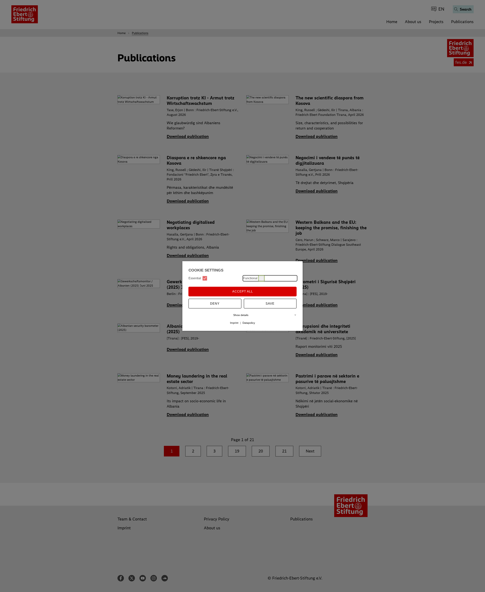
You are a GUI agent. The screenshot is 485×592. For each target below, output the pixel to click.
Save (270, 303)
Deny (215, 303)
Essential (195, 278)
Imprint (234, 322)
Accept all (242, 291)
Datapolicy (248, 322)
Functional (250, 278)
